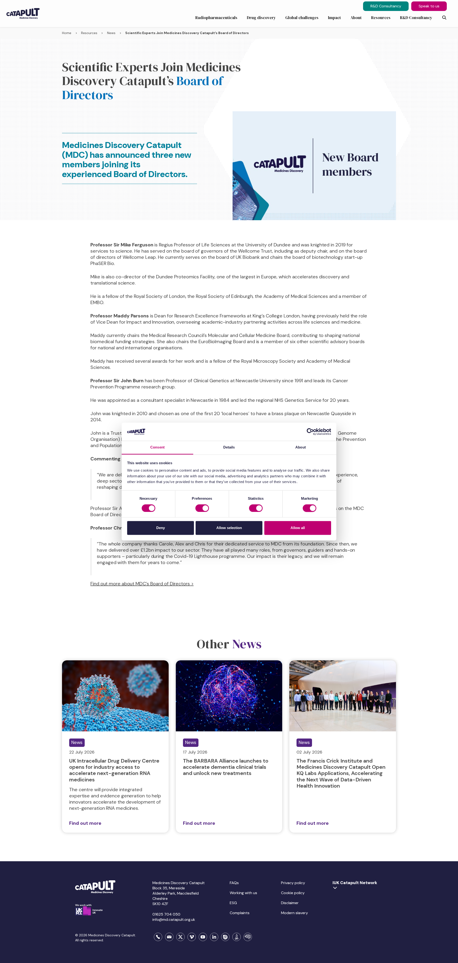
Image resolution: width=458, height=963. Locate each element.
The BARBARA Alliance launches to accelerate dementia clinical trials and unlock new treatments (225, 767)
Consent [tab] (157, 447)
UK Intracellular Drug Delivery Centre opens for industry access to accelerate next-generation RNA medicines (114, 770)
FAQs (234, 882)
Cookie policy (293, 892)
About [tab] (300, 447)
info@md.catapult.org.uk (173, 919)
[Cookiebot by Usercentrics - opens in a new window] (310, 431)
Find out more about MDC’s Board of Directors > (141, 584)
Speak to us (429, 6)
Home (66, 33)
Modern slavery (294, 912)
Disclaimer (290, 902)
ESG (233, 902)
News (111, 33)
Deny (160, 528)
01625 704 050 (166, 914)
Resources (89, 33)
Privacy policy (293, 882)
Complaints (240, 912)
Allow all (298, 528)
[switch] (202, 508)
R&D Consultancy (385, 6)
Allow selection (229, 528)
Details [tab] (229, 447)
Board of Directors (150, 174)
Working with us (243, 892)
